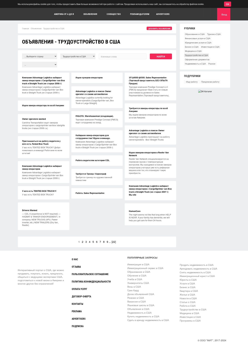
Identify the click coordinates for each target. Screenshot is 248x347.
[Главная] (30, 262)
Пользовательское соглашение (90, 274)
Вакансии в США (136, 301)
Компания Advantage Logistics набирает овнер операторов (42, 167)
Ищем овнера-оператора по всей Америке (43, 105)
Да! (80, 19)
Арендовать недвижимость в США (198, 268)
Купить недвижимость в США (143, 316)
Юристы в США (188, 279)
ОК (227, 4)
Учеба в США (134, 279)
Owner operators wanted (34, 118)
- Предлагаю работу (209, 81)
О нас (75, 259)
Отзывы (76, 266)
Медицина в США (193, 50)
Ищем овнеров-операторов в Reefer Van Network (149, 154)
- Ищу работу (191, 81)
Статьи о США (187, 302)
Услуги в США (187, 283)
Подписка (78, 326)
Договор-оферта (81, 296)
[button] (206, 12)
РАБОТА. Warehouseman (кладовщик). (95, 116)
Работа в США (188, 305)
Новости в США (188, 298)
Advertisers (163, 14)
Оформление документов (197, 59)
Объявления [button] (90, 14)
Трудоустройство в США (196, 55)
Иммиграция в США (138, 264)
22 (113, 242)
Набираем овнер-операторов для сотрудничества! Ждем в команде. (93, 137)
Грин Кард (133, 290)
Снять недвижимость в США (195, 272)
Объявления (36, 28)
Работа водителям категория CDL (92, 160)
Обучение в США (136, 275)
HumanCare (135, 211)
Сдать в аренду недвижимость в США (148, 320)
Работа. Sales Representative (90, 193)
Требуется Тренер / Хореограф (91, 173)
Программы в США (190, 320)
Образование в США (195, 34)
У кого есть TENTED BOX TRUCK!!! (39, 190)
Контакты (77, 304)
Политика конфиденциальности (91, 281)
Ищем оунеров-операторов (89, 77)
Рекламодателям (139, 14)
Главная (25, 28)
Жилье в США (187, 294)
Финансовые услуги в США (197, 38)
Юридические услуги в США (198, 42)
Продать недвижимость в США (196, 264)
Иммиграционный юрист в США (197, 276)
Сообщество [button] (114, 14)
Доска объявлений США (140, 294)
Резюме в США (135, 297)
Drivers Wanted (29, 210)
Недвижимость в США (195, 63)
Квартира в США (189, 290)
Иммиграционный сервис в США (145, 268)
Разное (211, 63)
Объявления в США (138, 309)
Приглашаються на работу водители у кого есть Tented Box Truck (41, 142)
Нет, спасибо (63, 19)
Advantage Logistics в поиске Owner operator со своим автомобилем (93, 93)
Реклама (77, 311)
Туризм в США (214, 34)
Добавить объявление (159, 28)
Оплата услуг (79, 289)
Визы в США (134, 286)
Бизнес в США (192, 46)
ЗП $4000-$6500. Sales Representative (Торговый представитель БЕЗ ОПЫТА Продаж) (148, 80)
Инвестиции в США (210, 46)
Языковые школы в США (140, 305)
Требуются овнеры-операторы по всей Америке (148, 110)
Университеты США (138, 283)
